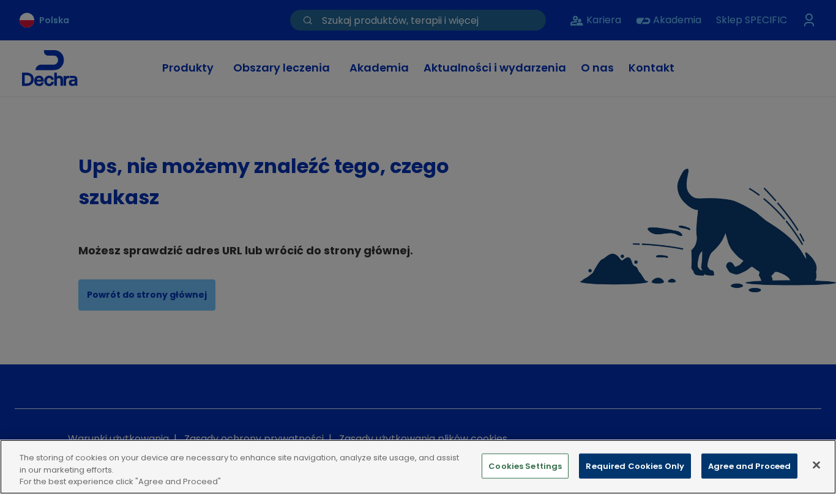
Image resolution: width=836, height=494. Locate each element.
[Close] (816, 464)
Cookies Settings (525, 465)
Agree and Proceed (749, 465)
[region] (418, 467)
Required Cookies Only (635, 465)
